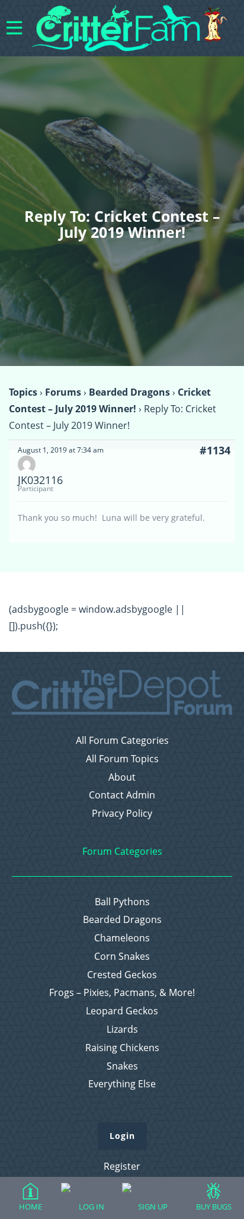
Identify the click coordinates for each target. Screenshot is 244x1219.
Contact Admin (122, 795)
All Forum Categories (122, 740)
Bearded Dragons (129, 392)
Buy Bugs (214, 1206)
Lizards (122, 1029)
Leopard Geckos (122, 1011)
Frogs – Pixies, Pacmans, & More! (122, 992)
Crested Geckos (122, 975)
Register (122, 1166)
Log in (91, 1206)
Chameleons (122, 938)
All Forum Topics (122, 759)
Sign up (153, 1206)
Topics (23, 392)
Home (30, 1206)
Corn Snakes (122, 956)
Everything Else (122, 1084)
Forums (63, 392)
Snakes (122, 1066)
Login (122, 1135)
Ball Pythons (122, 902)
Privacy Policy (122, 813)
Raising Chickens (122, 1048)
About (122, 777)
